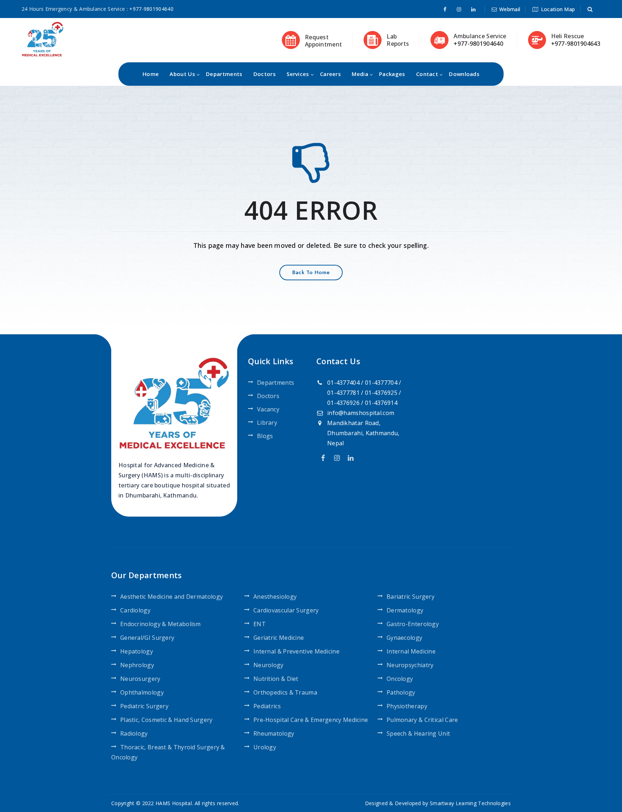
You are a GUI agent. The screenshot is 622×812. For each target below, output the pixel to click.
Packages (392, 73)
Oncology (400, 679)
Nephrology (137, 665)
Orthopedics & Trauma (285, 692)
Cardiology (135, 610)
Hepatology (136, 651)
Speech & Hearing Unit (418, 733)
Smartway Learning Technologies (470, 803)
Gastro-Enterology (413, 624)
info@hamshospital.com (360, 413)
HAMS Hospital (174, 803)
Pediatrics (267, 706)
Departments (224, 73)
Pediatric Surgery (144, 706)
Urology (264, 747)
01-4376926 (343, 403)
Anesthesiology (275, 597)
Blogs (265, 436)
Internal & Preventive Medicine (296, 651)
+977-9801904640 (151, 8)
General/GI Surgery (147, 638)
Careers (330, 73)
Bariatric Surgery (410, 597)
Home (151, 73)
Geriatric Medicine (278, 638)
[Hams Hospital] (43, 39)
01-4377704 (381, 383)
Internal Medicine (411, 651)
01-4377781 (343, 393)
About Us (182, 73)
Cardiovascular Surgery (286, 610)
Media (360, 73)
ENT (259, 624)
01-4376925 (381, 393)
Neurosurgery (140, 679)
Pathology (401, 692)
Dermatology (405, 610)
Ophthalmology (142, 692)
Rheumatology (273, 733)
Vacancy (268, 409)
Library (267, 423)
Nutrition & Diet (275, 679)
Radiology (134, 733)
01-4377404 (343, 383)
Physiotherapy (407, 706)
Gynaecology (404, 638)
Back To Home (311, 272)
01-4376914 (381, 403)
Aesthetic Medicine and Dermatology (171, 597)
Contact (427, 73)
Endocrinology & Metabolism (160, 624)
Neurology (268, 665)
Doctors (264, 73)
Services (298, 73)
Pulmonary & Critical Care (422, 720)
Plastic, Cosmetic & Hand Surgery (166, 720)
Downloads (464, 73)
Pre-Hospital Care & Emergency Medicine (310, 720)
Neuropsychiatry (410, 665)
